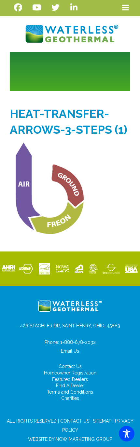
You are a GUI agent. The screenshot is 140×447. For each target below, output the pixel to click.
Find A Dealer (70, 385)
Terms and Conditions (70, 392)
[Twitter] (55, 7)
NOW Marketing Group (84, 439)
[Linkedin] (74, 7)
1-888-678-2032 (78, 342)
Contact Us (70, 366)
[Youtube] (36, 7)
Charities (70, 398)
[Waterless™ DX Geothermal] (70, 32)
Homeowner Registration (70, 372)
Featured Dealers (70, 379)
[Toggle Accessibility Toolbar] (126, 433)
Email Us (70, 351)
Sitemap (102, 421)
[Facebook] (18, 7)
